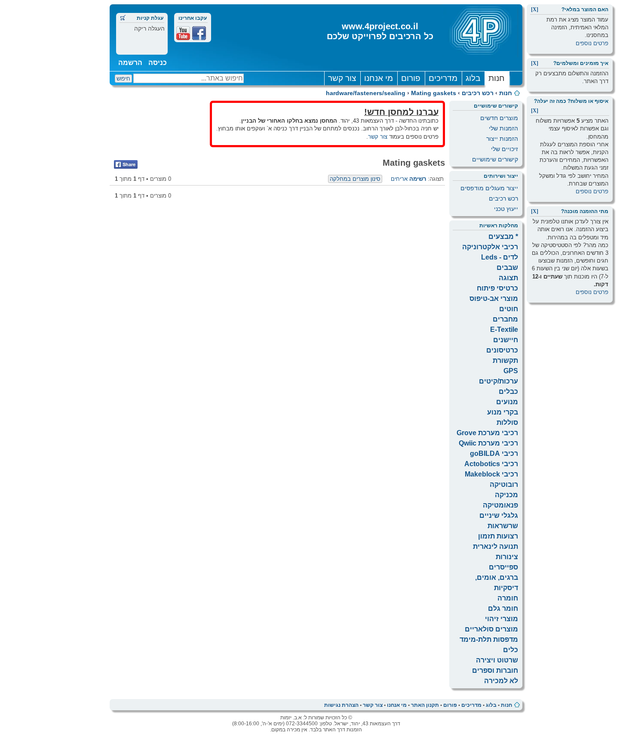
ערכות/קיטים (498, 381)
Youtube (183, 33)
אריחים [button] (399, 179)
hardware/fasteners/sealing (365, 93)
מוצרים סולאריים (491, 629)
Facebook (199, 33)
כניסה (157, 62)
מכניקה (506, 494)
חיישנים (505, 340)
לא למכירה (501, 680)
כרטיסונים (502, 350)
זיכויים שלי (504, 148)
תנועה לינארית (495, 546)
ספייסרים (503, 567)
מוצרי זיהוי (501, 618)
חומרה (507, 598)
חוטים (508, 309)
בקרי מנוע (502, 412)
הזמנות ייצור (502, 138)
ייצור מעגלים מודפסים (489, 188)
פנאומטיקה (500, 505)
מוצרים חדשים (499, 118)
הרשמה (130, 62)
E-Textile (504, 329)
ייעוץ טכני (506, 208)
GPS (510, 370)
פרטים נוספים (592, 43)
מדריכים (443, 78)
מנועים (507, 401)
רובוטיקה (504, 484)
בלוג (473, 78)
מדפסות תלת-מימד (489, 639)
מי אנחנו (378, 78)
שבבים (507, 267)
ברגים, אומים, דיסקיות (496, 582)
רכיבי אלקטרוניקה (490, 247)
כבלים (508, 391)
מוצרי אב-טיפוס (493, 298)
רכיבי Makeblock (491, 474)
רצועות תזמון (498, 536)
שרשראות (503, 525)
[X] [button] (534, 9)
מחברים (505, 319)
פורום (410, 78)
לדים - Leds (499, 257)
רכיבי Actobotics (491, 463)
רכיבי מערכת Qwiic (488, 443)
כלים (510, 649)
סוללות (507, 422)
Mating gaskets (433, 93)
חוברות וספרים (495, 670)
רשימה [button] (417, 179)
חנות (496, 78)
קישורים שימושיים (495, 159)
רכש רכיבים (478, 93)
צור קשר (342, 78)
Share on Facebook (126, 164)
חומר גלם (503, 608)
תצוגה (508, 278)
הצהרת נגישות (341, 705)
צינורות (507, 556)
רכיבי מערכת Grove (487, 432)
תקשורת (505, 360)
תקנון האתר (425, 705)
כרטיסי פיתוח (497, 288)
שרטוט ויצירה (497, 660)
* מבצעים (503, 236)
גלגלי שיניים (498, 515)
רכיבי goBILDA (494, 453)
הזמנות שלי (503, 128)
